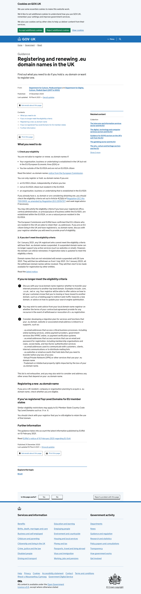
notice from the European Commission (66, 173)
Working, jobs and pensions (66, 558)
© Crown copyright (114, 587)
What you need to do (28, 115)
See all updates (48, 97)
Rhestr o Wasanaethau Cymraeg (32, 576)
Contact (69, 573)
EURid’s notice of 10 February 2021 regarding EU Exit (46, 438)
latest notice (32, 271)
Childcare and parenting (28, 538)
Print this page (27, 137)
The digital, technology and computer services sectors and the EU (105, 131)
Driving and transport (27, 558)
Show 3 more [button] (95, 152)
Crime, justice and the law (29, 548)
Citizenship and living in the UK (31, 543)
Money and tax (60, 543)
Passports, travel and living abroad (69, 548)
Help (20, 573)
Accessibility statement (52, 573)
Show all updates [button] (48, 447)
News (93, 528)
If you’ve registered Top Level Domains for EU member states (43, 125)
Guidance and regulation (101, 533)
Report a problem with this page (107, 497)
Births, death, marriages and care (33, 528)
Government (30, 45)
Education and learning (64, 523)
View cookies (78, 30)
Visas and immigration (64, 553)
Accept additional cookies (30, 30)
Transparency (96, 548)
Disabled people (25, 553)
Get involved (96, 558)
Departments (96, 523)
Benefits (21, 523)
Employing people (62, 528)
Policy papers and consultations (104, 543)
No (59, 497)
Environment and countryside (67, 533)
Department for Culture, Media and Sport (45, 88)
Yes (46, 497)
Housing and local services (66, 538)
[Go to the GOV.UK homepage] (26, 39)
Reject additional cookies (58, 30)
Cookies (36, 573)
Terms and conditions (84, 573)
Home (20, 45)
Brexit (39, 45)
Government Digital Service (61, 576)
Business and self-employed (30, 533)
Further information (28, 128)
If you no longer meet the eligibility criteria (36, 119)
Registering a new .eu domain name (33, 122)
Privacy (27, 573)
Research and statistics (101, 538)
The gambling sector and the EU (103, 142)
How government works (101, 553)
